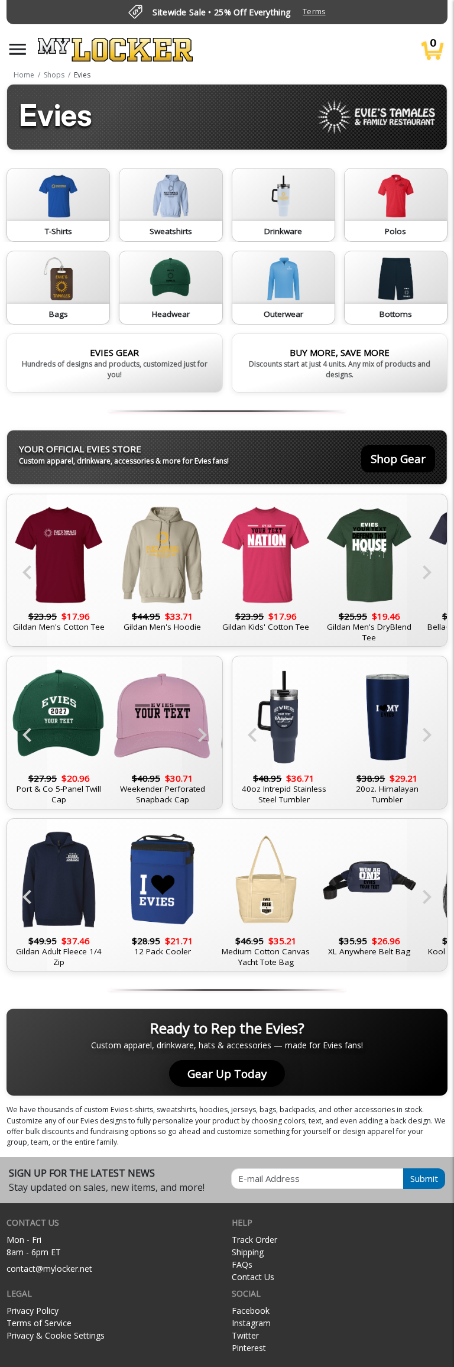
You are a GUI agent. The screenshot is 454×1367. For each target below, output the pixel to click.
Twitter (245, 1335)
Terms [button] (314, 12)
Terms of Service (39, 1323)
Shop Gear (398, 458)
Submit (424, 1178)
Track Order (254, 1239)
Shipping (248, 1252)
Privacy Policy (33, 1310)
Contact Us (253, 1276)
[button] (18, 49)
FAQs (242, 1264)
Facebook (251, 1310)
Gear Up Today (227, 1073)
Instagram (251, 1323)
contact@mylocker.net (49, 1268)
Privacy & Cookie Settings (56, 1335)
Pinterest (249, 1347)
